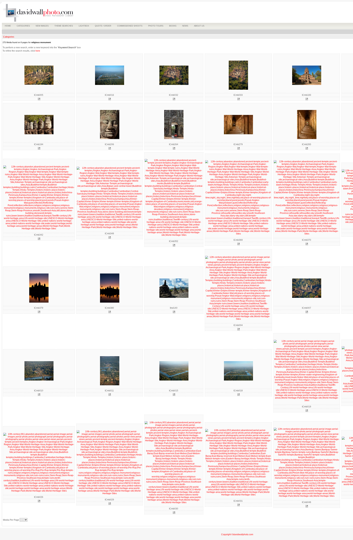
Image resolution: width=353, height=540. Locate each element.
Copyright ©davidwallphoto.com (237, 534)
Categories (8, 37)
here (37, 51)
